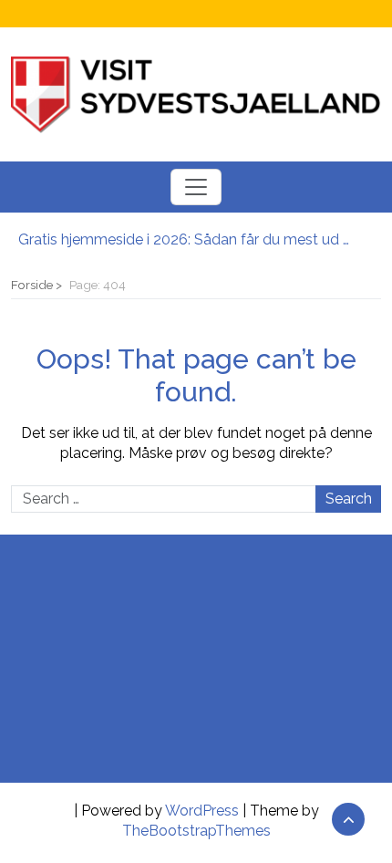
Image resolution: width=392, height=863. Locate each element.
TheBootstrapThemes (196, 830)
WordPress (202, 810)
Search (348, 498)
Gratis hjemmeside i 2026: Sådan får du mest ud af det (187, 239)
